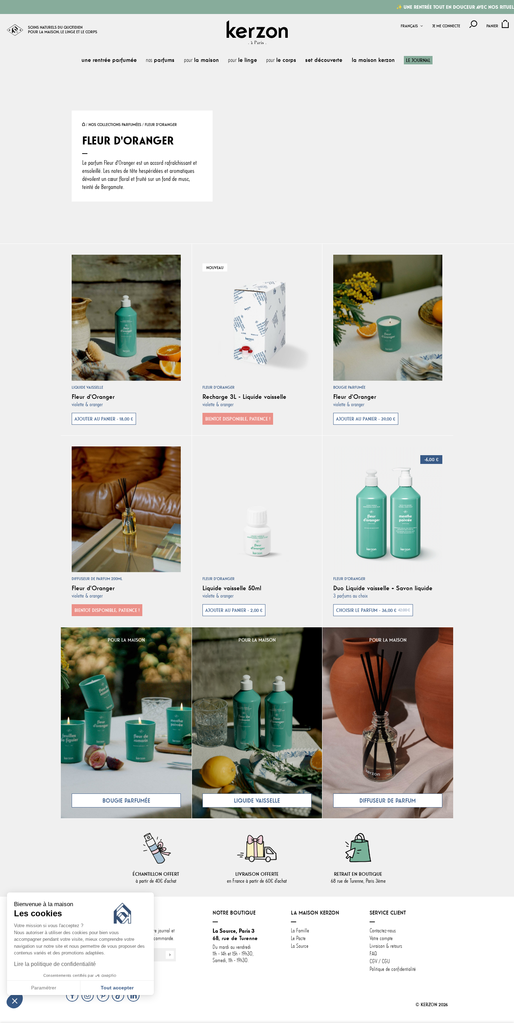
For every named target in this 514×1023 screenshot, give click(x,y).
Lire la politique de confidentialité (55, 964)
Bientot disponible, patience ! (237, 419)
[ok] (170, 955)
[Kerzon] (257, 32)
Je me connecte (446, 26)
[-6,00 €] (388, 508)
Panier (492, 26)
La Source (299, 946)
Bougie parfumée (349, 387)
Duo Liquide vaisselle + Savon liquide (383, 588)
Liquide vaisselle (87, 387)
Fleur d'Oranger (93, 397)
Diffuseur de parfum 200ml (97, 578)
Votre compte (381, 938)
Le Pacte (298, 938)
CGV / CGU (380, 961)
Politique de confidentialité (393, 969)
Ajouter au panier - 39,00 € (365, 419)
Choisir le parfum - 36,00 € (373, 610)
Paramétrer (43, 987)
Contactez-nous (383, 930)
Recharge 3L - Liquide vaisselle (244, 397)
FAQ (373, 953)
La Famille (300, 930)
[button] (14, 1000)
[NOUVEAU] (257, 316)
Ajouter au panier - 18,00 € (103, 419)
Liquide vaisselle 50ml (231, 588)
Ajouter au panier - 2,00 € (234, 610)
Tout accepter (117, 987)
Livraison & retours (386, 946)
